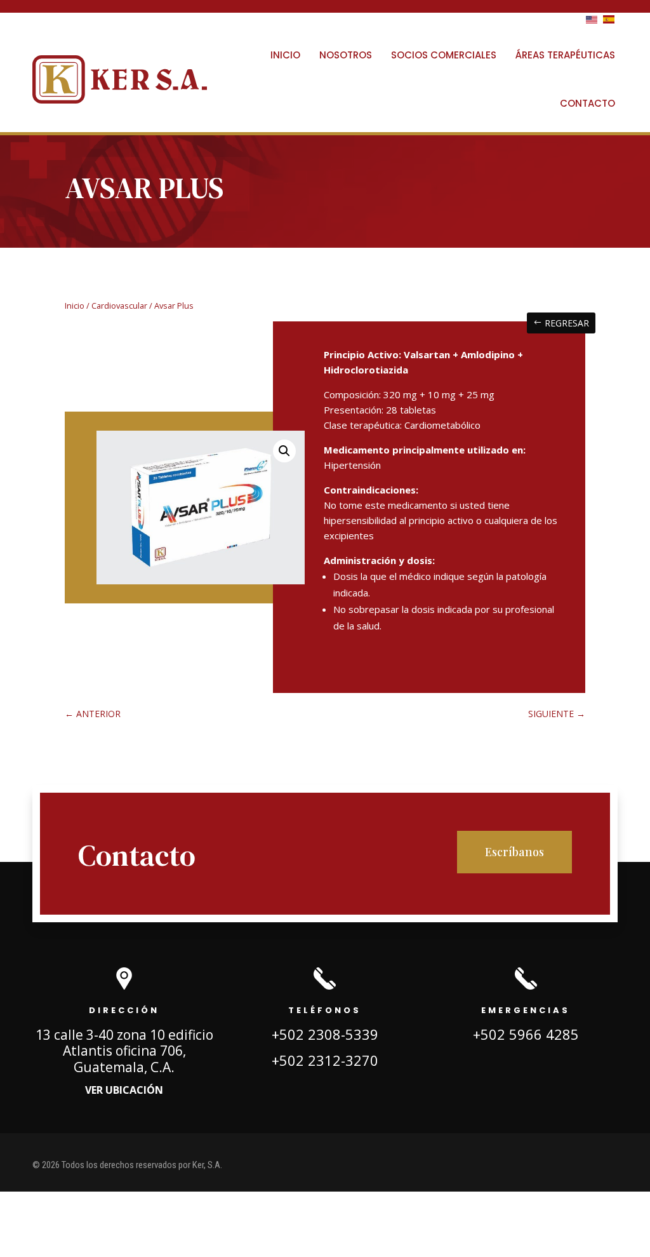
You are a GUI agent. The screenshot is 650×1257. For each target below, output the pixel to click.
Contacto (587, 103)
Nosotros (345, 55)
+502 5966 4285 (526, 1034)
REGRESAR (567, 323)
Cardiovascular (119, 305)
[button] (284, 451)
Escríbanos (514, 851)
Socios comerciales (443, 55)
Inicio (285, 55)
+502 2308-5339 (325, 1034)
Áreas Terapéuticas (565, 55)
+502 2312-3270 (325, 1060)
